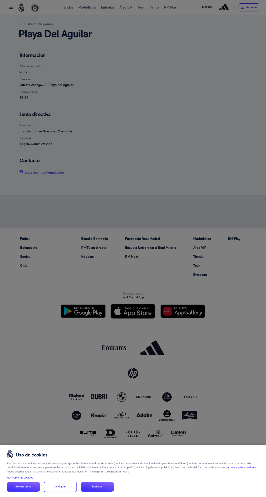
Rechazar (97, 486)
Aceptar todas (23, 486)
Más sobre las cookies (20, 477)
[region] (133, 471)
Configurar (60, 486)
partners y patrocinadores (241, 467)
